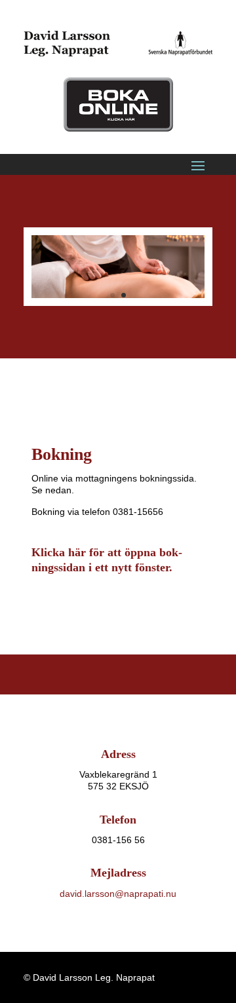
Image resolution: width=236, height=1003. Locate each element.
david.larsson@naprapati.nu (118, 893)
